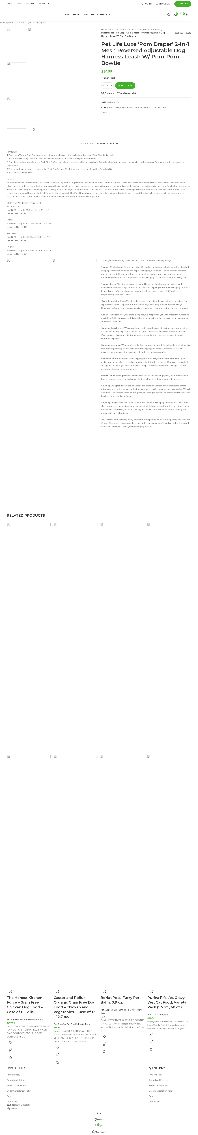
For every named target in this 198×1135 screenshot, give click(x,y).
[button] (11, 1050)
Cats (155, 1014)
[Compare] (11, 991)
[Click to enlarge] (34, 129)
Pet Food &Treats (28, 1019)
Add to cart (125, 85)
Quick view (11, 1058)
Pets (40, 1019)
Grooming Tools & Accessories (129, 1009)
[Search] (169, 15)
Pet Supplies (13, 1019)
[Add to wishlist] (11, 1042)
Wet (166, 1014)
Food (161, 1014)
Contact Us (182, 3)
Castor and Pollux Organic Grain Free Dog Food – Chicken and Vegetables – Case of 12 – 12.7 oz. (75, 1007)
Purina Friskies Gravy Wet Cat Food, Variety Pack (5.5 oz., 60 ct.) (166, 1002)
